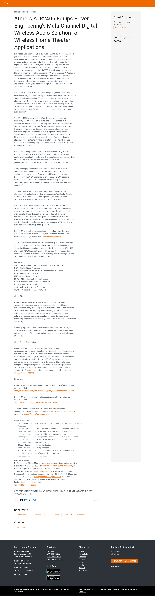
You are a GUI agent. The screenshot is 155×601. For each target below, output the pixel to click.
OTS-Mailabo (116, 551)
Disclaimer (115, 566)
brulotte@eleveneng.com (25, 485)
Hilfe (80, 589)
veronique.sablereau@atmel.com (47, 477)
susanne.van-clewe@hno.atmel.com (57, 466)
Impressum (99, 589)
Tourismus (83, 570)
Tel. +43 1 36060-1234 (23, 570)
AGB (117, 589)
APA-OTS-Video (53, 554)
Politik (81, 551)
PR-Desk (50, 551)
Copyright (82, 592)
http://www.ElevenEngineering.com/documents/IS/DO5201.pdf (41, 402)
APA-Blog (115, 554)
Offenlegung (110, 589)
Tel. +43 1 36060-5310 (23, 564)
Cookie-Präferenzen (55, 559)
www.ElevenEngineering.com (54, 236)
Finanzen (82, 557)
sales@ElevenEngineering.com (36, 414)
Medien (82, 565)
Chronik (82, 559)
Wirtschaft (83, 554)
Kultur (81, 562)
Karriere (82, 568)
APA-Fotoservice (54, 557)
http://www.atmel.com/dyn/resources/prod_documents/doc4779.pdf (44, 391)
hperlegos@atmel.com (42, 471)
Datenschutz (89, 589)
